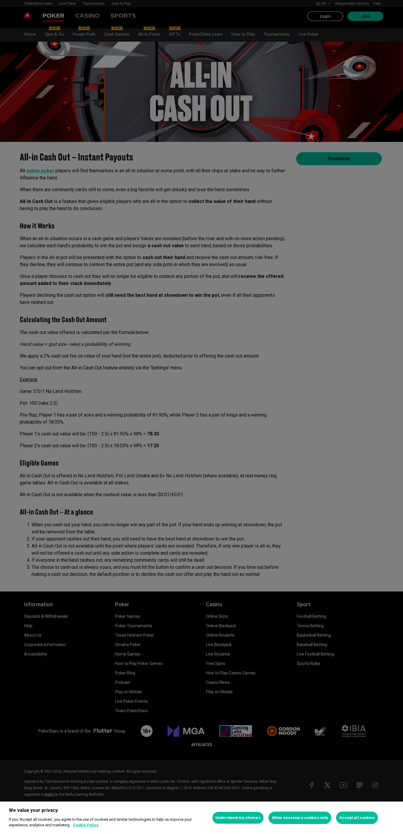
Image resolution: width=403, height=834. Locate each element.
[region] (201, 818)
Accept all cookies (356, 817)
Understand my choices (238, 817)
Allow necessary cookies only (300, 817)
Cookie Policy (86, 825)
